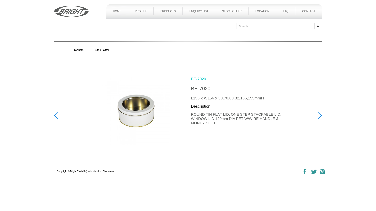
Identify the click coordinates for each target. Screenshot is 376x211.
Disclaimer (109, 171)
